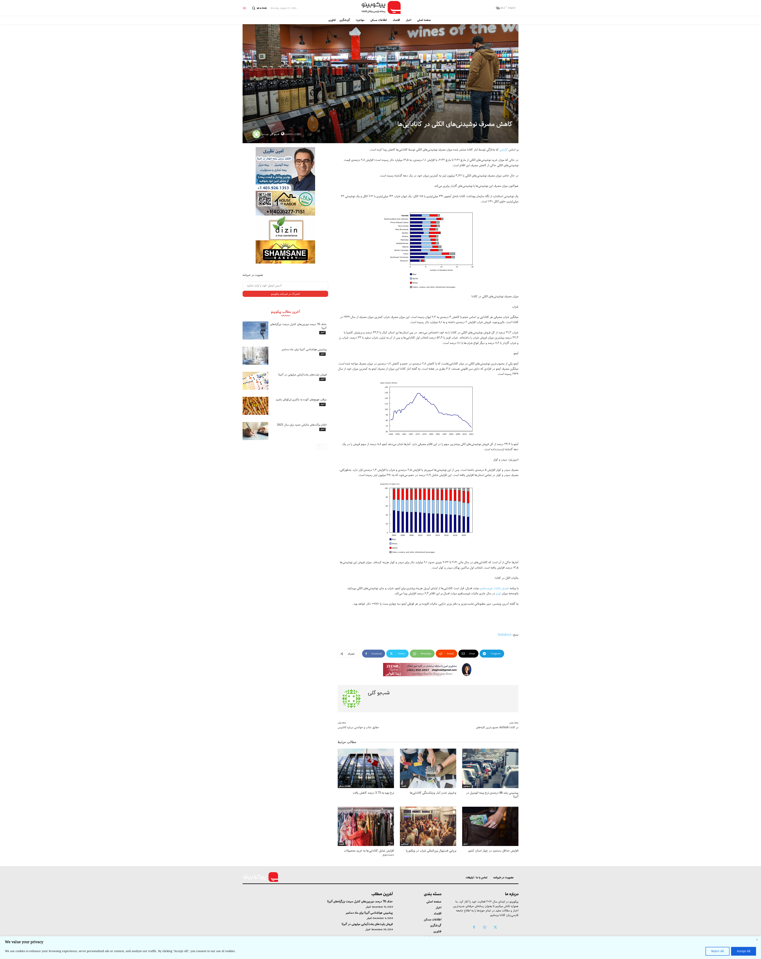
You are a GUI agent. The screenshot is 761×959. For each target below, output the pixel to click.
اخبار (322, 332)
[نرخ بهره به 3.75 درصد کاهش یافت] (366, 768)
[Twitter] (495, 927)
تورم (498, 593)
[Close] (756, 939)
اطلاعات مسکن (345, 786)
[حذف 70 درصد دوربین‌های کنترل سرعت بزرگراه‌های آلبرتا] (255, 330)
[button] (258, 8)
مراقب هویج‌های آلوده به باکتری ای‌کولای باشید (301, 399)
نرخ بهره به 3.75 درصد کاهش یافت (373, 792)
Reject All (717, 951)
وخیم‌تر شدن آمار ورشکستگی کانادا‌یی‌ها (433, 792)
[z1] (428, 669)
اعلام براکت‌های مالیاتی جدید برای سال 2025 (302, 424)
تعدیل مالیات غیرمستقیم (495, 588)
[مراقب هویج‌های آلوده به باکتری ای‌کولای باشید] (255, 406)
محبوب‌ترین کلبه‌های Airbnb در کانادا (497, 727)
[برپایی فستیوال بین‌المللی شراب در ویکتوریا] (428, 826)
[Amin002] (285, 169)
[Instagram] (484, 927)
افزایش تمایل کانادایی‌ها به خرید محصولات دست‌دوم (369, 852)
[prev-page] (325, 446)
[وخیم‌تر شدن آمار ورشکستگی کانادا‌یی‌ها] (428, 768)
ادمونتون (466, 786)
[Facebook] (473, 927)
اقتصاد (403, 786)
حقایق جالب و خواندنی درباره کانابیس (358, 727)
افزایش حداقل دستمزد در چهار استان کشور (493, 850)
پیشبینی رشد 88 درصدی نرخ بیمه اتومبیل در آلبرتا (492, 794)
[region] (380, 947)
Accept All (743, 951)
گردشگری (405, 844)
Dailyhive (504, 634)
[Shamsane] (285, 252)
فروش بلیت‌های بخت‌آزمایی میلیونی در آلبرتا (302, 374)
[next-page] (319, 446)
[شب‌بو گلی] (257, 134)
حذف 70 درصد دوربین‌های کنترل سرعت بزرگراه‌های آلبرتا (298, 326)
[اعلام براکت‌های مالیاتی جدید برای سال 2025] (255, 431)
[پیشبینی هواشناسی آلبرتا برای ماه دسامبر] (255, 356)
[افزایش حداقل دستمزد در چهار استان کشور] (490, 826)
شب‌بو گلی (274, 134)
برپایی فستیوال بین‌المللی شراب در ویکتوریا (431, 850)
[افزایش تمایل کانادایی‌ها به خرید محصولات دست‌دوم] (366, 826)
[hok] (285, 203)
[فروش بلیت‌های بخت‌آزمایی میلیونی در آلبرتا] (255, 381)
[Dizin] (285, 228)
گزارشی (503, 149)
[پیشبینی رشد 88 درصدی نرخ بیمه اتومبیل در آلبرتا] (490, 768)
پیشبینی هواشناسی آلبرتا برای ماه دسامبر (304, 349)
